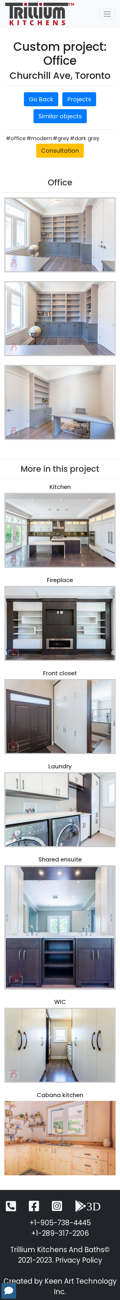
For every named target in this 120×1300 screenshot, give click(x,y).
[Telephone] (11, 1208)
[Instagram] (57, 1208)
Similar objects (60, 116)
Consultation (60, 151)
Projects (79, 99)
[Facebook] (34, 1208)
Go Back (41, 99)
